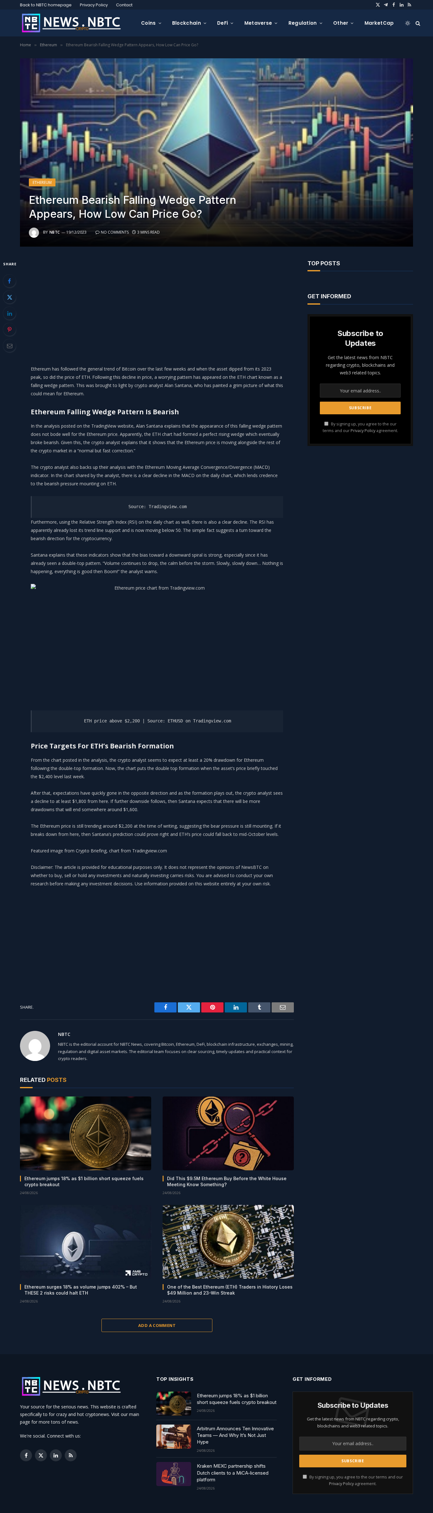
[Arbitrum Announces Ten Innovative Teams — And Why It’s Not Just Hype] (173, 1437)
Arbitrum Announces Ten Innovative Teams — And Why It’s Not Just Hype (235, 1435)
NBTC (54, 232)
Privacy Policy (94, 5)
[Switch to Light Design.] (407, 23)
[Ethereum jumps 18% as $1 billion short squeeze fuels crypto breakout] (85, 1133)
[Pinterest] (9, 329)
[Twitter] (9, 297)
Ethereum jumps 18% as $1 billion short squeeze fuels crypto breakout (84, 1181)
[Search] (417, 23)
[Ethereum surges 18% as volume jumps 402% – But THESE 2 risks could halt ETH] (85, 1242)
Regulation (302, 23)
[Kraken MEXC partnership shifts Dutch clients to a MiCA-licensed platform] (173, 1474)
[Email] (9, 345)
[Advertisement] (157, 304)
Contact (124, 5)
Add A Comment (157, 1325)
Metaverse (258, 23)
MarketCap (379, 23)
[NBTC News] (75, 23)
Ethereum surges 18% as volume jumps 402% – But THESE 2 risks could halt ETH (80, 1290)
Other (340, 23)
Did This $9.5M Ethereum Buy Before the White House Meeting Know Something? (227, 1181)
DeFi (222, 23)
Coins (148, 23)
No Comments (115, 232)
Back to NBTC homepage (46, 5)
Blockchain (186, 23)
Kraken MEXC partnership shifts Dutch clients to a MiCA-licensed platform (232, 1473)
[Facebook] (9, 281)
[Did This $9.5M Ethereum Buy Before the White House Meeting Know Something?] (228, 1133)
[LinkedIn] (9, 313)
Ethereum (42, 182)
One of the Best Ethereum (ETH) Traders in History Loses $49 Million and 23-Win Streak (230, 1290)
